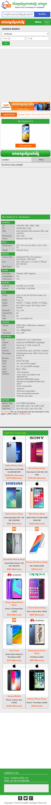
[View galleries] (25, 142)
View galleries (25, 146)
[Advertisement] (25, 74)
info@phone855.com (19, 778)
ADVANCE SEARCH (11, 29)
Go (6, 43)
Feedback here (24, 414)
